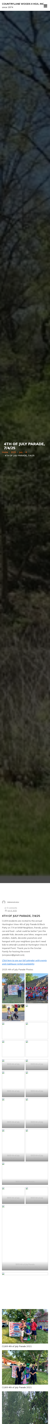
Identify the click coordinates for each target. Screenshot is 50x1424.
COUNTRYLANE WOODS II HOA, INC (23, 3)
